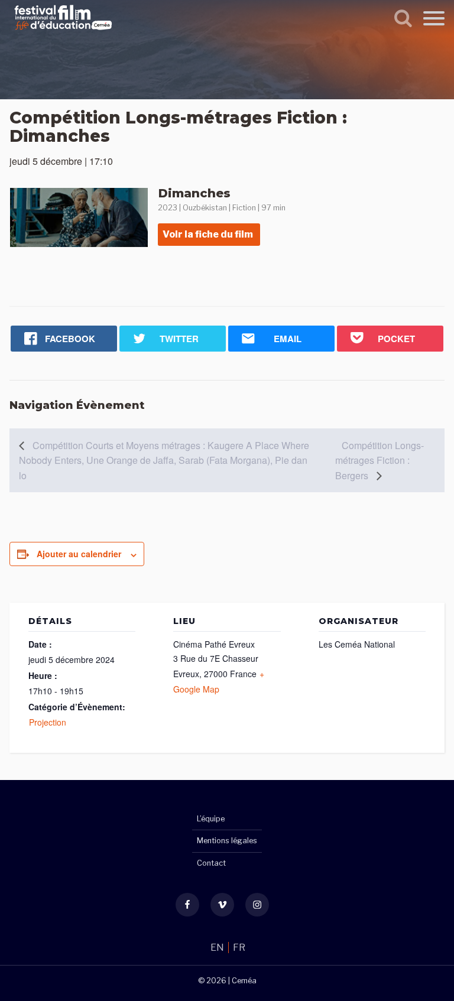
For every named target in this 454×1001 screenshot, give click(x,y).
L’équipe (211, 818)
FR (239, 947)
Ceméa (244, 980)
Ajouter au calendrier (79, 554)
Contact (211, 863)
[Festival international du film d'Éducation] (63, 31)
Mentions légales (227, 840)
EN (218, 947)
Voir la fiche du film (208, 234)
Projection (47, 722)
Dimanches (194, 193)
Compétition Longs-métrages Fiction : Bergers (379, 460)
